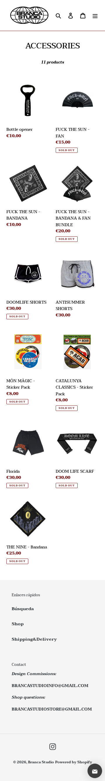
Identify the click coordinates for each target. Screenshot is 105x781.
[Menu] (95, 15)
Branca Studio (41, 762)
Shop (18, 624)
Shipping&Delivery (34, 639)
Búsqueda (23, 609)
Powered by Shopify (73, 762)
